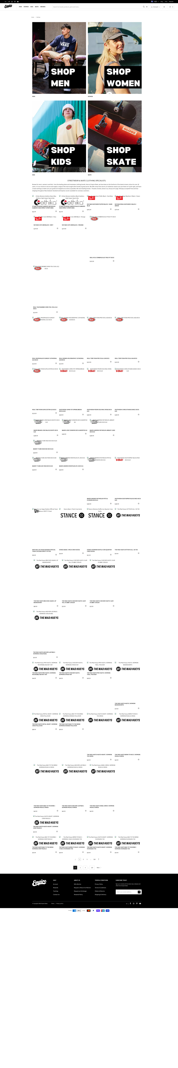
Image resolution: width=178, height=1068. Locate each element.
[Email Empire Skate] (5, 2)
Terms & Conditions (100, 887)
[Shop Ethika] (45, 202)
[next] (111, 196)
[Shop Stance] (72, 515)
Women (26, 6)
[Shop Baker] (38, 422)
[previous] (34, 525)
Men (20, 6)
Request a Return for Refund (82, 887)
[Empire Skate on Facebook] (9, 2)
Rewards (171, 1)
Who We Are (77, 884)
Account (55, 884)
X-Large (116, 188)
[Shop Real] (94, 218)
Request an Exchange (80, 891)
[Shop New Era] (37, 511)
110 (94, 859)
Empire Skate (44, 903)
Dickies (99, 188)
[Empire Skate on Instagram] (12, 2)
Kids (31, 6)
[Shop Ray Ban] (91, 198)
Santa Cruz (105, 188)
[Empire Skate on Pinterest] (15, 2)
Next (98, 867)
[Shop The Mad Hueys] (128, 515)
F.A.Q (166, 1)
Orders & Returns (100, 891)
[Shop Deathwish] (64, 370)
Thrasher (94, 188)
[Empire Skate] (8, 6)
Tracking (55, 891)
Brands (42, 6)
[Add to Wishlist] (56, 211)
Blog (162, 1)
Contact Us (56, 894)
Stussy (110, 188)
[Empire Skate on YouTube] (18, 2)
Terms (52, 903)
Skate (37, 6)
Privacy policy (59, 903)
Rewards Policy (78, 894)
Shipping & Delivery (100, 894)
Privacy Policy (99, 884)
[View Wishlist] (164, 7)
